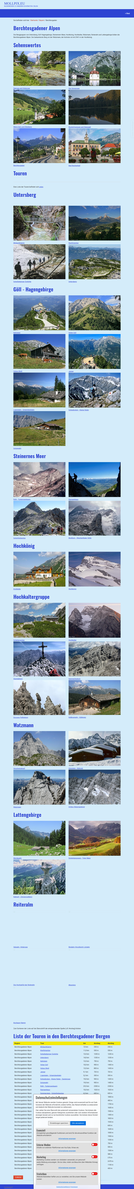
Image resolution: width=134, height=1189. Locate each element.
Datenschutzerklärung (63, 1187)
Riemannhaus (73, 499)
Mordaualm (17, 858)
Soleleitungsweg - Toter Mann (80, 858)
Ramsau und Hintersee (21, 88)
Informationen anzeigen (67, 1139)
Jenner (71, 371)
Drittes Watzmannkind (77, 807)
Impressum (74, 1187)
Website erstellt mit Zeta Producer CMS (115, 1187)
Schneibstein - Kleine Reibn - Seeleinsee (55, 1079)
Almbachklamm (18, 243)
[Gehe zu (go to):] (39, 68)
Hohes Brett (17, 371)
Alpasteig (72, 985)
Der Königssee (74, 88)
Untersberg (73, 282)
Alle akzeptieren (78, 1123)
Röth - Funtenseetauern (21, 499)
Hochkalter (72, 640)
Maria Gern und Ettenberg (22, 127)
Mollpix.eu (14, 3)
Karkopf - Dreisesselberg (22, 897)
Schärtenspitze (18, 640)
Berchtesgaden (18, 166)
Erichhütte (17, 589)
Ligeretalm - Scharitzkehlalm (23, 410)
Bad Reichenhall (74, 166)
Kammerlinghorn (74, 679)
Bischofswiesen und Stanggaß (80, 127)
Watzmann (17, 807)
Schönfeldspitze (19, 538)
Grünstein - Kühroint (76, 768)
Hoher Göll (72, 333)
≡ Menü (127, 13)
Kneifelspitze (74, 243)
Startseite (34, 20)
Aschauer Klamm (19, 1023)
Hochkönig (72, 589)
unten (41, 187)
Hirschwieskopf (19, 768)
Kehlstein (16, 333)
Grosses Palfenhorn (20, 717)
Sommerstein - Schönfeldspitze (52, 1093)
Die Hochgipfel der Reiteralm (24, 985)
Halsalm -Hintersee (20, 947)
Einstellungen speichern (59, 1123)
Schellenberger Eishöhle (22, 282)
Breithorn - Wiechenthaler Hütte (80, 538)
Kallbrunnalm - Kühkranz (77, 717)
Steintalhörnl (18, 679)
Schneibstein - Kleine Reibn (79, 410)
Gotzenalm (17, 448)
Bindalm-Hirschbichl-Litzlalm (79, 947)
